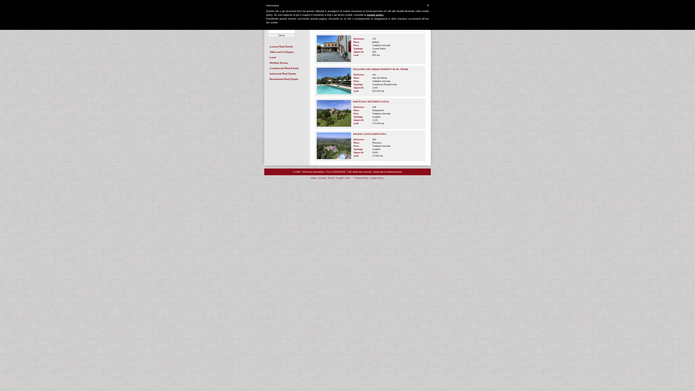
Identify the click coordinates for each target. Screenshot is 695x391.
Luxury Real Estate (281, 46)
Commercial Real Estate (284, 68)
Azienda (322, 178)
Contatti (340, 178)
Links (347, 178)
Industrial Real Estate (283, 73)
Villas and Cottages (282, 52)
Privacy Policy (361, 178)
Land (273, 57)
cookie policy (375, 14)
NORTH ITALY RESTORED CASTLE (371, 101)
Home (314, 178)
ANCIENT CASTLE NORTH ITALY (370, 134)
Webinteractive (394, 172)
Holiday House (279, 62)
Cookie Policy (377, 178)
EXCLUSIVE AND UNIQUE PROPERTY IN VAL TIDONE (380, 69)
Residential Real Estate (284, 79)
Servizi (331, 178)
